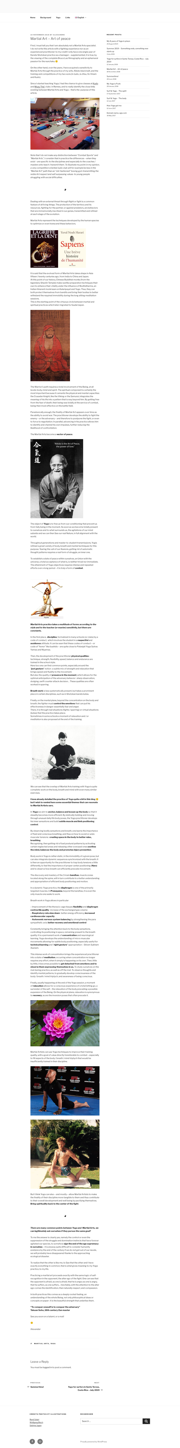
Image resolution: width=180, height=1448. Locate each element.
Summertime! (112, 76)
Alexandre (59, 35)
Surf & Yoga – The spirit (116, 91)
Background (45, 17)
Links (67, 17)
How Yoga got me (114, 105)
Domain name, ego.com (117, 113)
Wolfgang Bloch (36, 1422)
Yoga (58, 17)
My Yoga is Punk (114, 84)
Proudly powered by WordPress (93, 1441)
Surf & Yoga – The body (116, 98)
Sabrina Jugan (36, 1425)
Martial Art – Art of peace (117, 69)
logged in (47, 1367)
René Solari (34, 1419)
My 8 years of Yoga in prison (118, 41)
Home (32, 17)
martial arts (41, 1344)
